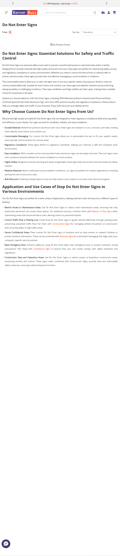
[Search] (95, 12)
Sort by (75, 32)
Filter (5, 32)
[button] (6, 543)
